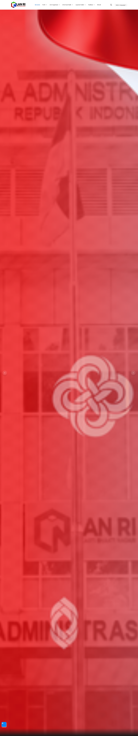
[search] (111, 4)
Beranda (37, 5)
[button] (4, 724)
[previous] (5, 373)
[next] (133, 373)
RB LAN (99, 5)
